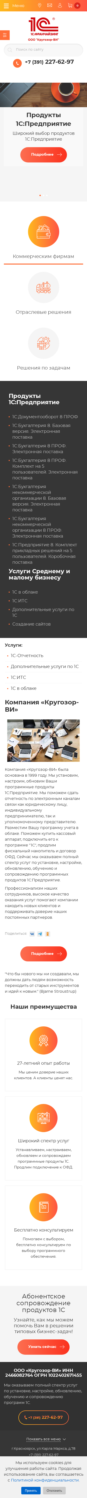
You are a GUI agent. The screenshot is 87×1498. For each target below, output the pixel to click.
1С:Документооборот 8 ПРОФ (45, 417)
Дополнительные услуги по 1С (45, 667)
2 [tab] (43, 195)
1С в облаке (25, 592)
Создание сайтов (31, 624)
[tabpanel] (43, 124)
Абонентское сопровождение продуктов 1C (43, 1303)
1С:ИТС (20, 601)
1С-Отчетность (27, 656)
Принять (31, 1490)
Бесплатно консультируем (43, 1230)
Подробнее (42, 154)
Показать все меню (43, 1439)
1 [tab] (40, 195)
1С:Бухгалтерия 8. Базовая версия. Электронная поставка (41, 432)
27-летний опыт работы (43, 1063)
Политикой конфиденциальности (45, 1480)
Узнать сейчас (42, 1347)
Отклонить (54, 1490)
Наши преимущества (43, 1007)
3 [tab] (47, 195)
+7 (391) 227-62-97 (43, 1455)
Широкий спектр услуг (43, 1141)
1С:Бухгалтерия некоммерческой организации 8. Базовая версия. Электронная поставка (39, 498)
